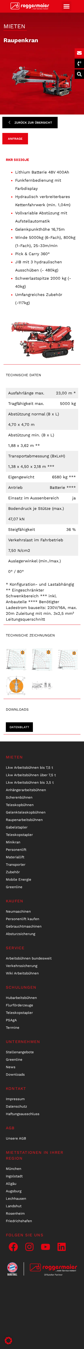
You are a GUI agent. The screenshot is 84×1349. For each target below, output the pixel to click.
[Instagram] (29, 1246)
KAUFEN (14, 901)
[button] (66, 6)
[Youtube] (45, 1246)
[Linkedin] (61, 1246)
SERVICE (15, 948)
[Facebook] (13, 1246)
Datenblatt (19, 727)
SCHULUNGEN (21, 987)
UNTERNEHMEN (23, 1041)
